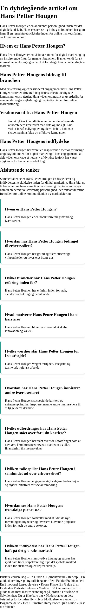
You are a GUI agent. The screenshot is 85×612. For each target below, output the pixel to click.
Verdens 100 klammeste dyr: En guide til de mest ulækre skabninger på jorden (40, 590)
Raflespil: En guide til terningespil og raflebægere (42, 578)
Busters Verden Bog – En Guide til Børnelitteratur (32, 577)
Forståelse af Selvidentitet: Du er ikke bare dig (39, 593)
